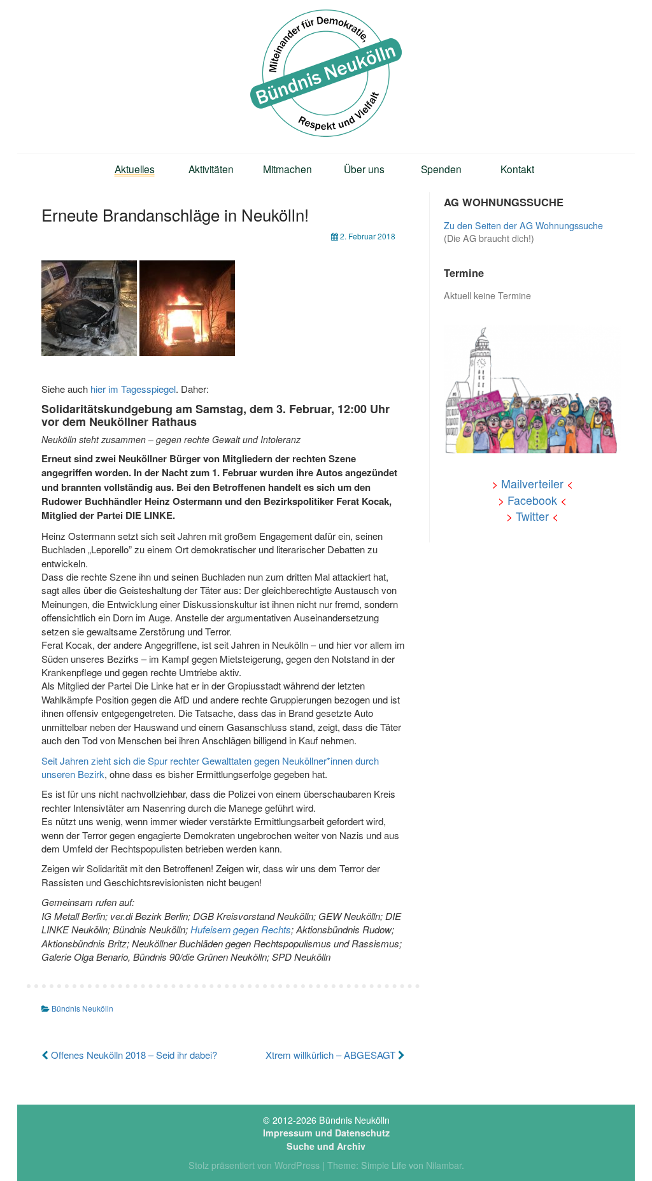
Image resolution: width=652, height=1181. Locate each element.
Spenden (441, 169)
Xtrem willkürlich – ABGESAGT (332, 1054)
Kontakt (517, 169)
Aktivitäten (211, 169)
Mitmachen (287, 169)
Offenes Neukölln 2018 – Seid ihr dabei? (132, 1054)
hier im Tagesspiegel (133, 388)
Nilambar (444, 1165)
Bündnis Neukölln (82, 1008)
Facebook (532, 500)
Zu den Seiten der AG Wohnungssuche (523, 225)
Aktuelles (135, 169)
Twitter (532, 516)
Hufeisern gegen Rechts (240, 929)
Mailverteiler (532, 483)
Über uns (364, 169)
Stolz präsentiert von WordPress (254, 1165)
